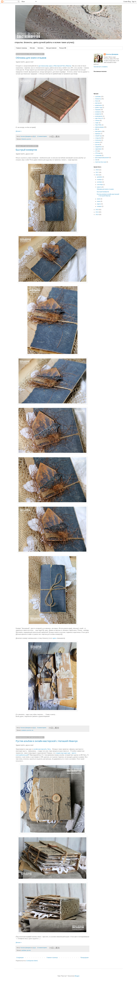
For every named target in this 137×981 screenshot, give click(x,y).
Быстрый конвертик (26, 149)
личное (97, 120)
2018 (97, 170)
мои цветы (98, 131)
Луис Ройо (98, 125)
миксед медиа (99, 127)
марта (99, 204)
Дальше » (19, 131)
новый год (98, 136)
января (99, 206)
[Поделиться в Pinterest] (59, 136)
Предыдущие (84, 957)
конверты (24, 730)
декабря (99, 177)
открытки (98, 138)
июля (99, 199)
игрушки (97, 109)
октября (99, 182)
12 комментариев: (42, 136)
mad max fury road (100, 162)
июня (99, 201)
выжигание (98, 105)
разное (97, 142)
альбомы (23, 950)
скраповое (98, 149)
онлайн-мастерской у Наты (42, 749)
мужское (97, 133)
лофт (96, 123)
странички (98, 155)
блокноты (24, 139)
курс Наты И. (99, 118)
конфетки (98, 114)
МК (96, 129)
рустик (29, 139)
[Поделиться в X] (55, 136)
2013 (97, 214)
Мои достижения (51, 48)
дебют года (98, 107)
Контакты (40, 48)
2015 (97, 209)
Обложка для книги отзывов (31, 57)
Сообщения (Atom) (32, 960)
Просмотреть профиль (101, 66)
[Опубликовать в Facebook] (57, 136)
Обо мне (32, 48)
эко (32, 730)
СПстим (97, 153)
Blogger (77, 976)
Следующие (20, 957)
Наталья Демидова (112, 54)
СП (96, 151)
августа (99, 187)
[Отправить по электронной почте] (50, 136)
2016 (97, 175)
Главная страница (21, 48)
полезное (98, 140)
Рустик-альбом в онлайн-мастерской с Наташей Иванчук (47, 741)
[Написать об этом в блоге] (52, 136)
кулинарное (98, 116)
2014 (97, 212)
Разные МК (62, 48)
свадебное (98, 146)
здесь (55, 638)
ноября (99, 179)
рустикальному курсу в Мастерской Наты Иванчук (55, 66)
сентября (100, 184)
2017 (97, 172)
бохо (96, 101)
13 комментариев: (42, 947)
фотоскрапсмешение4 (102, 157)
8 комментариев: (42, 727)
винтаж (97, 103)
